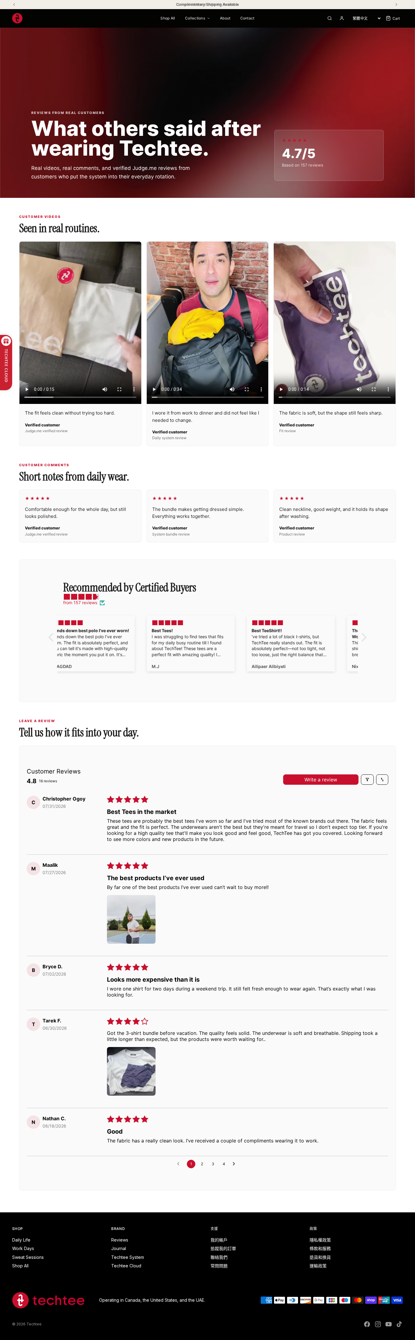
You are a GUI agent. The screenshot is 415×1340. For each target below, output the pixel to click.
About (225, 18)
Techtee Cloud (126, 1265)
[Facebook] (367, 1324)
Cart (396, 18)
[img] (210, 597)
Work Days (23, 1248)
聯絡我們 (219, 1257)
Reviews (119, 1239)
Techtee (34, 1324)
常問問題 (219, 1265)
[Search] (329, 18)
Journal (118, 1248)
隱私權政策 (320, 1239)
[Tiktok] (399, 1324)
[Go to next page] (235, 1164)
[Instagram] (378, 1324)
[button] (131, 919)
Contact (247, 18)
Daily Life (21, 1239)
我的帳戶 (219, 1239)
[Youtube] (388, 1324)
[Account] (341, 18)
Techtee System (127, 1257)
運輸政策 (318, 1265)
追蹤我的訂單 (223, 1248)
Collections (195, 18)
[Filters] (367, 779)
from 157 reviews (80, 602)
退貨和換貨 (320, 1257)
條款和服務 (320, 1248)
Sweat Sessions (28, 1257)
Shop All (167, 18)
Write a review (320, 780)
